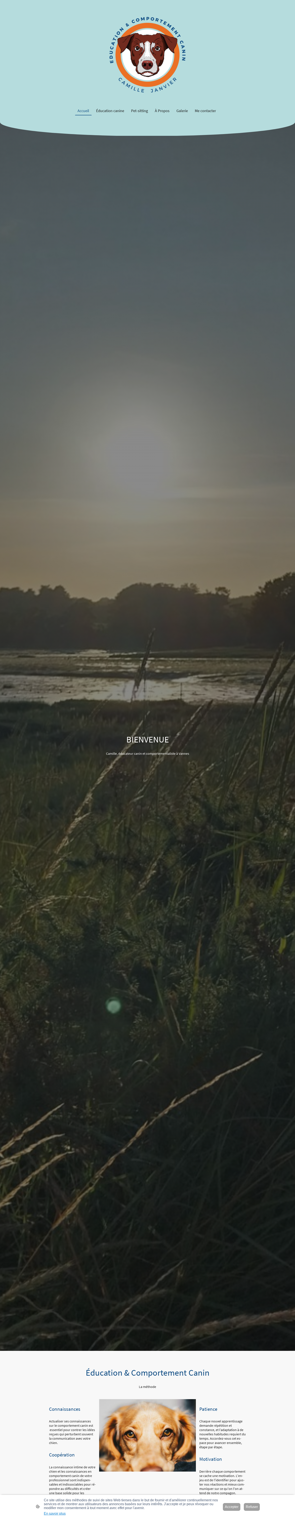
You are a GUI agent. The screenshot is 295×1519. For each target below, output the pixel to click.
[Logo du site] (147, 53)
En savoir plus (55, 1513)
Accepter (231, 1507)
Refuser (252, 1507)
